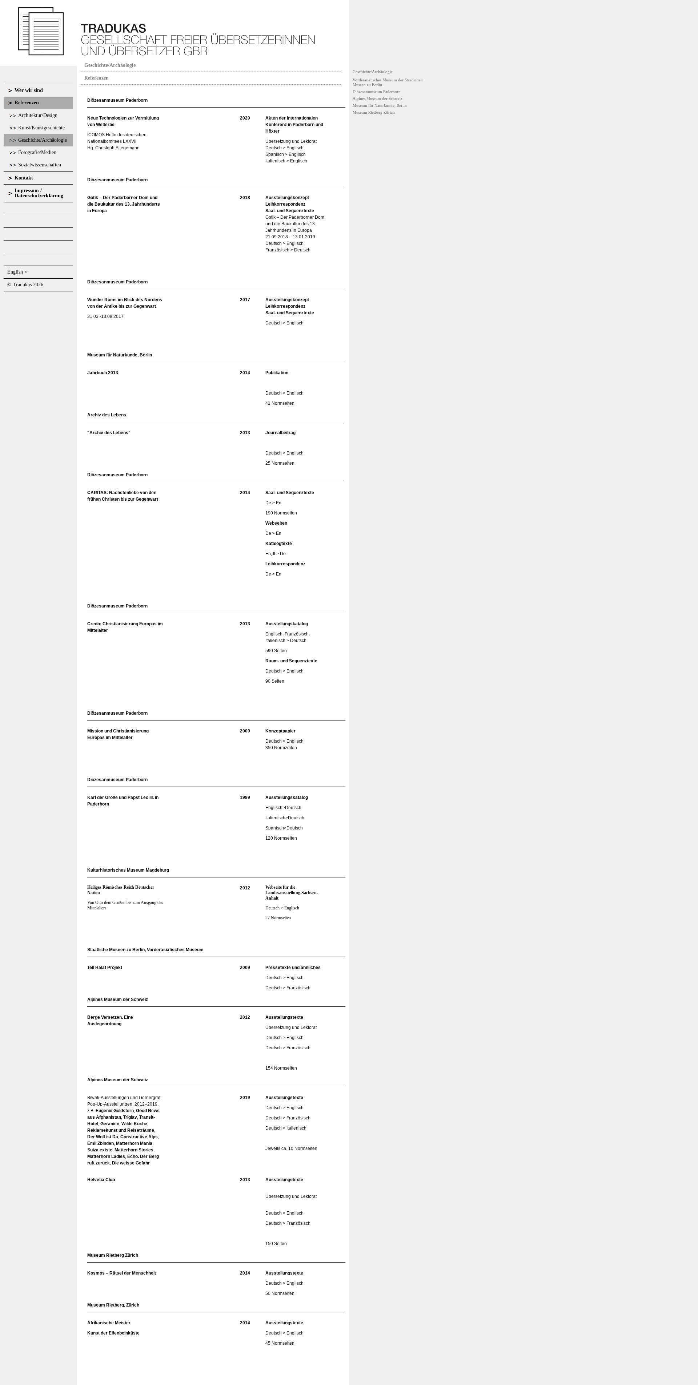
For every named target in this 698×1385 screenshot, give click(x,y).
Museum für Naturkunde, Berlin (380, 105)
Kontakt (24, 178)
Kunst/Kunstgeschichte (41, 127)
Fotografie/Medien (37, 152)
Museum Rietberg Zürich (374, 112)
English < (17, 272)
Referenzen (27, 102)
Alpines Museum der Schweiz (377, 98)
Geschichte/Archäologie (42, 140)
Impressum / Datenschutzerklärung (39, 193)
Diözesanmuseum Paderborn (377, 91)
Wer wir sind (29, 90)
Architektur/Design (37, 115)
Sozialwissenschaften (39, 164)
